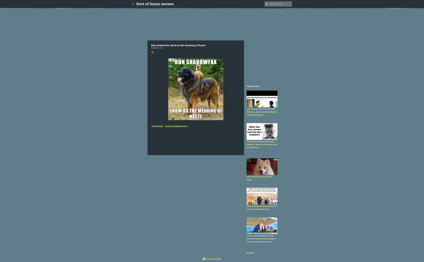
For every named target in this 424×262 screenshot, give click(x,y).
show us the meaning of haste (176, 126)
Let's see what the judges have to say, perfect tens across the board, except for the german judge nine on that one (261, 239)
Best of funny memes (155, 4)
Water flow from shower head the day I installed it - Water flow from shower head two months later (262, 144)
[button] (152, 52)
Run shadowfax (157, 126)
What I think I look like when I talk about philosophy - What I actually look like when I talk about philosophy (262, 112)
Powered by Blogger (213, 259)
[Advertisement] (196, 24)
